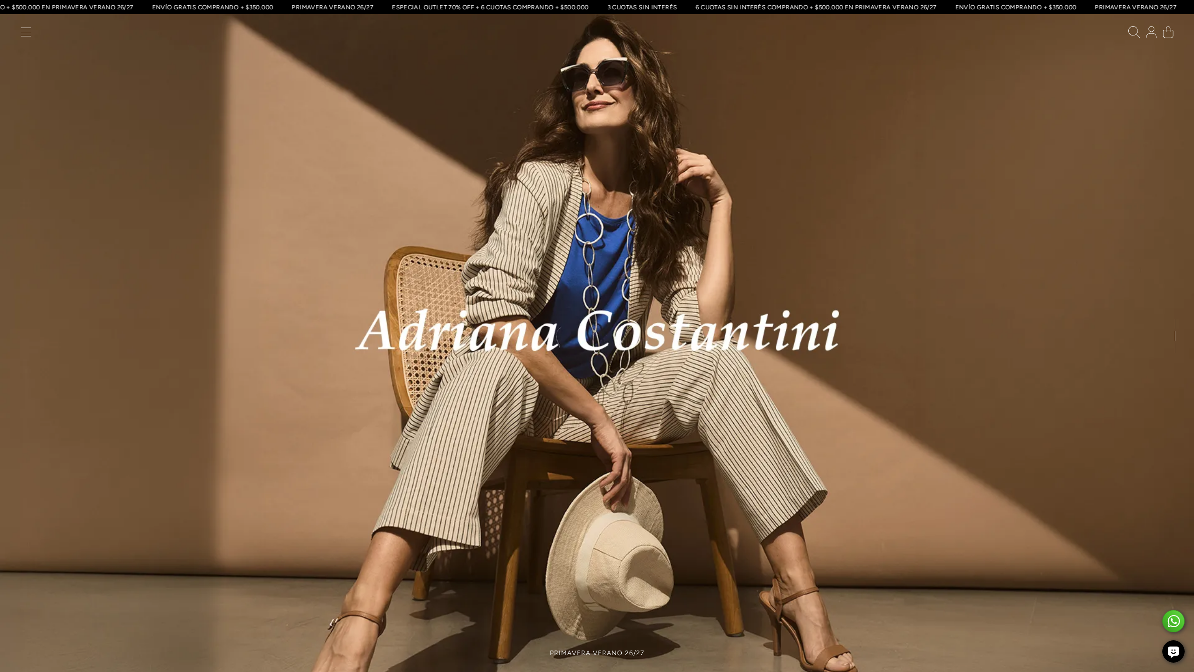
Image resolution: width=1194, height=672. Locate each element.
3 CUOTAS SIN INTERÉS (661, 7)
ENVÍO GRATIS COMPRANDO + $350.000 (231, 7)
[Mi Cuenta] (1151, 34)
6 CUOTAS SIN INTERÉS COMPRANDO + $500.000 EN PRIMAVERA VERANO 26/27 (834, 7)
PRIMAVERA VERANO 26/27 (351, 7)
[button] (26, 34)
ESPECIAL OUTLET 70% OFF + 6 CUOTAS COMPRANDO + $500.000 (508, 7)
